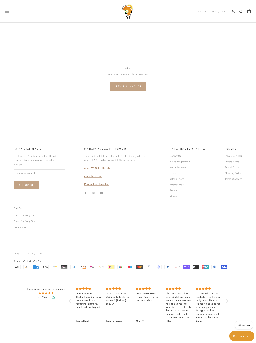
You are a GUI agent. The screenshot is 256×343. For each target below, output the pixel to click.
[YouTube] (101, 193)
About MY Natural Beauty (97, 168)
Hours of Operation (180, 161)
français (217, 11)
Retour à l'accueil (128, 86)
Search (173, 190)
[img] (46, 293)
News (173, 173)
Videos (173, 196)
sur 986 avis (44, 297)
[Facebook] (85, 193)
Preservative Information (96, 184)
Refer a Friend (177, 179)
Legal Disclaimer (233, 156)
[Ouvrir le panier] (249, 11)
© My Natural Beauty (27, 261)
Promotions (20, 227)
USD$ (201, 11)
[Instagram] (93, 193)
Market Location (178, 167)
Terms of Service (233, 179)
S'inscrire (26, 185)
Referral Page (177, 184)
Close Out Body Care (25, 215)
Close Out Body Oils (24, 221)
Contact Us (175, 156)
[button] (71, 300)
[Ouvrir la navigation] (7, 11)
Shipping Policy (233, 173)
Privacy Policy (232, 161)
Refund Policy (232, 167)
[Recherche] (241, 11)
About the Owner (93, 176)
